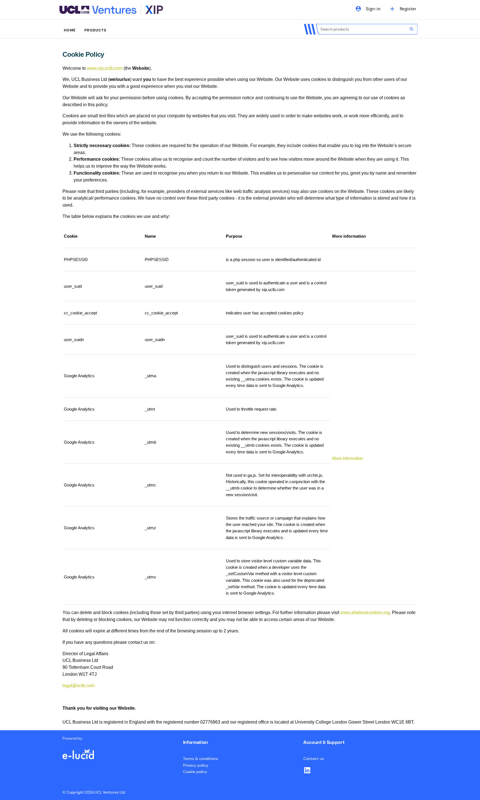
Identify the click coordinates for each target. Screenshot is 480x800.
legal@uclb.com (78, 685)
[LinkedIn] (307, 770)
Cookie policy (195, 771)
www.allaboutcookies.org (365, 612)
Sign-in (368, 9)
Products (95, 30)
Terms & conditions (200, 758)
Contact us (313, 758)
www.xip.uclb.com (104, 68)
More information (347, 458)
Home (70, 30)
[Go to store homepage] (111, 9)
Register (402, 9)
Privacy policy (195, 765)
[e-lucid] (78, 751)
